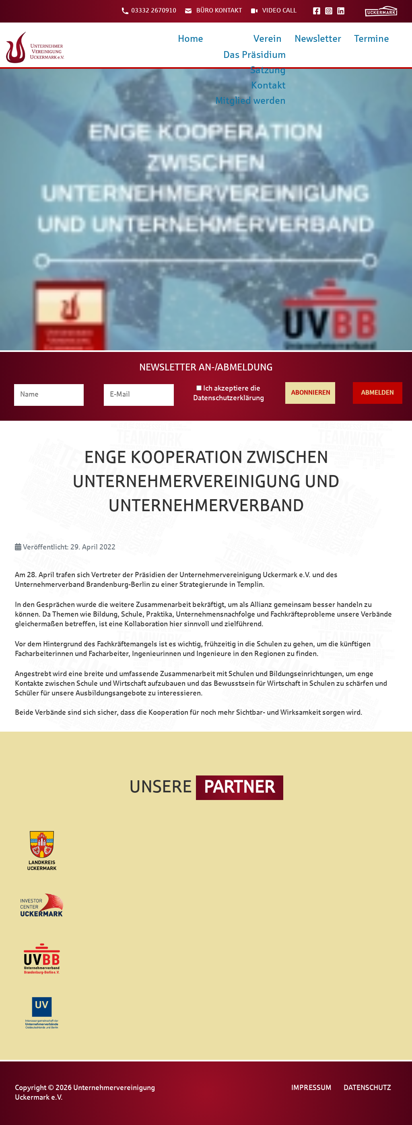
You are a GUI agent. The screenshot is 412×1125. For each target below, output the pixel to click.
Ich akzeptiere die (228, 393)
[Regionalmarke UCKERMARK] (381, 11)
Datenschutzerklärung (228, 398)
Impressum (311, 1088)
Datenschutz (367, 1088)
